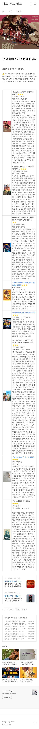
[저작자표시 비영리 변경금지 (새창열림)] (24, 609)
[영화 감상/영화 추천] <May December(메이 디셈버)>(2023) (15, 622)
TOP (35, 722)
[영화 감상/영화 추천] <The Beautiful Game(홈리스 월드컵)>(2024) (15, 635)
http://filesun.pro (10, 592)
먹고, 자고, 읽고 (12, 4)
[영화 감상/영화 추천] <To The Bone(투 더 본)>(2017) (15, 630)
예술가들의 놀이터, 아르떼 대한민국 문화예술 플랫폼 (13, 581)
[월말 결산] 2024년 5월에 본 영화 (14, 624)
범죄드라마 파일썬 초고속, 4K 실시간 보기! (13, 595)
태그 (10, 11)
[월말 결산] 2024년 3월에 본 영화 (14, 636)
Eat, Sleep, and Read (9, 693)
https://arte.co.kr (10, 578)
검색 (30, 3)
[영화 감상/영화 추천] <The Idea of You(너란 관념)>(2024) (15, 627)
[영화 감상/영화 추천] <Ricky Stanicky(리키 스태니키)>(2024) (15, 640)
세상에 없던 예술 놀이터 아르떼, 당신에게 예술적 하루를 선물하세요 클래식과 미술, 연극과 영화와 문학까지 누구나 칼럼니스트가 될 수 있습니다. (13, 585)
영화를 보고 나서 (10, 618)
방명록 (18, 11)
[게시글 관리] (11, 609)
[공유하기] (8, 609)
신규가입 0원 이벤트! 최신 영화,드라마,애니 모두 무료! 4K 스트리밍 (13, 599)
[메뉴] (35, 3)
